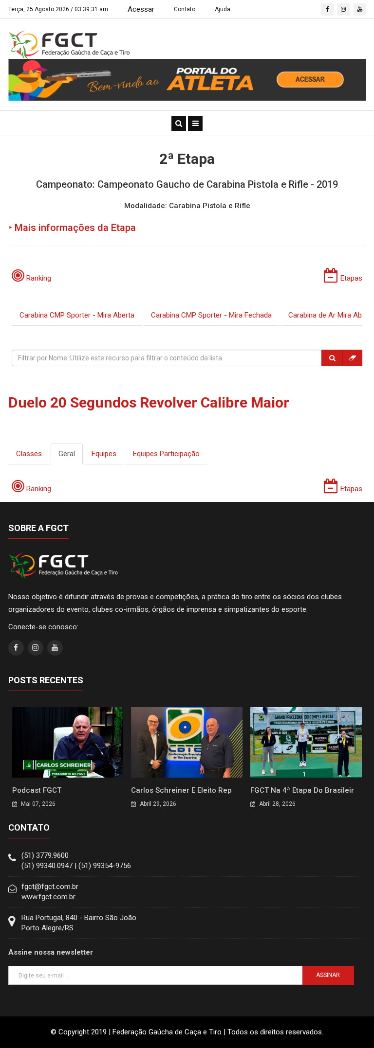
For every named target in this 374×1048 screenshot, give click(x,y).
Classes (29, 453)
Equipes (104, 453)
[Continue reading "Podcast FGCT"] (68, 741)
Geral (66, 453)
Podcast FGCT (36, 790)
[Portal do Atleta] (187, 79)
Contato (184, 9)
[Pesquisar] (332, 358)
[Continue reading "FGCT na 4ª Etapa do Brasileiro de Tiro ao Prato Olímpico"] (306, 741)
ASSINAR (328, 975)
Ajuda (222, 9)
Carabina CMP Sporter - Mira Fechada (211, 315)
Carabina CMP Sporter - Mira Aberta (76, 315)
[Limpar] (352, 358)
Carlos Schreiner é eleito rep (181, 790)
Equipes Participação (166, 453)
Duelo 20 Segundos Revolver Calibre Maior (148, 402)
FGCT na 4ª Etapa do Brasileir (302, 790)
